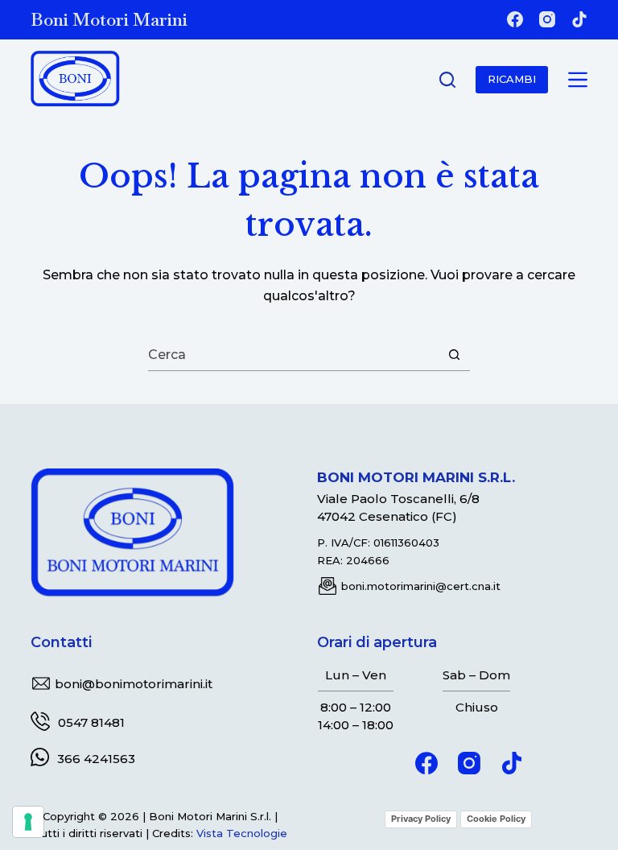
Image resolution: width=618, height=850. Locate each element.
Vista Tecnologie (241, 833)
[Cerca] (447, 80)
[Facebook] (515, 19)
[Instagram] (547, 19)
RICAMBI (512, 78)
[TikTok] (579, 19)
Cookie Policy (496, 818)
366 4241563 (96, 758)
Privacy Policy (421, 818)
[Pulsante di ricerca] (454, 355)
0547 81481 (91, 722)
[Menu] (577, 79)
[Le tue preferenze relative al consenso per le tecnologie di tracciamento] (28, 822)
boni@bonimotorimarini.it (133, 683)
